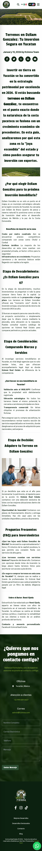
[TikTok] (26, 807)
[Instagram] (21, 807)
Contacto (21, 829)
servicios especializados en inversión (18, 423)
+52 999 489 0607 (21, 700)
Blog (21, 834)
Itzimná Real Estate (25, 327)
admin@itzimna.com (21, 712)
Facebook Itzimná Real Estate (14, 627)
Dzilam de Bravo (13, 210)
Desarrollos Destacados (21, 823)
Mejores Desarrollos (21, 818)
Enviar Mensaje (10, 767)
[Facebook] (15, 807)
